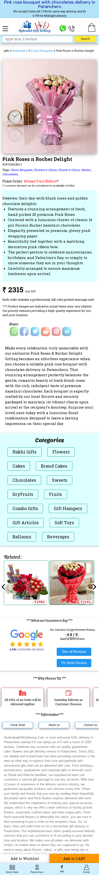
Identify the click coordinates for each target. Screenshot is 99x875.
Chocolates (10, 174)
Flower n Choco (69, 170)
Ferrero (86, 170)
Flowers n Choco (45, 170)
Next (94, 587)
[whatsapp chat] (62, 28)
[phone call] (71, 28)
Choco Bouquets (21, 170)
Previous (3, 587)
